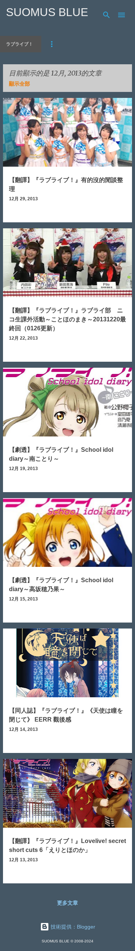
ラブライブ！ (19, 44)
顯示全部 (19, 84)
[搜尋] (106, 15)
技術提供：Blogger (72, 927)
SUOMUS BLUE (47, 12)
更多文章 (67, 903)
